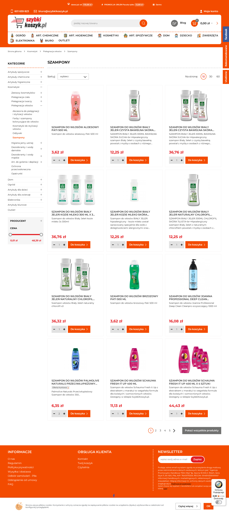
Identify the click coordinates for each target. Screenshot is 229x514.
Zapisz (197, 459)
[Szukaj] (143, 23)
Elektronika (14, 199)
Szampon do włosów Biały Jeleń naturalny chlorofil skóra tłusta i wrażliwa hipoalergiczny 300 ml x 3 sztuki (72, 297)
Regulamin (15, 463)
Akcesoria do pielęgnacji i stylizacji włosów (26, 113)
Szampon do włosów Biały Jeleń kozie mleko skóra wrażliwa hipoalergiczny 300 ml (132, 213)
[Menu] (224, 481)
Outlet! (64, 40)
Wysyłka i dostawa (19, 471)
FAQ (10, 484)
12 (203, 76)
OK (208, 506)
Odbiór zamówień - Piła (22, 475)
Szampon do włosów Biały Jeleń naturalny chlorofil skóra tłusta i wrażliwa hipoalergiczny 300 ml (189, 213)
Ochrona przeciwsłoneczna (21, 168)
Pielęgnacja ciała (20, 97)
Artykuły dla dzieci (18, 189)
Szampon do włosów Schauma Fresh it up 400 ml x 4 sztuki (192, 382)
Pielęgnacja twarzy (21, 101)
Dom (10, 179)
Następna (174, 430)
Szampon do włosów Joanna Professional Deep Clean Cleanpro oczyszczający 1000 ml (191, 297)
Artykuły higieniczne (19, 82)
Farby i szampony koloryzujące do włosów (26, 120)
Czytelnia (83, 467)
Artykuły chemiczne (18, 77)
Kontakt (83, 458)
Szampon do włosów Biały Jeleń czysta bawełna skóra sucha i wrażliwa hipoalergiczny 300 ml (132, 128)
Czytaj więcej (185, 506)
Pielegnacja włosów (22, 105)
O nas (11, 458)
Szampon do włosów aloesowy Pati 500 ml (75, 128)
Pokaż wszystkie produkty (202, 430)
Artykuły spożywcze (18, 72)
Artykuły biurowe (17, 204)
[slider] (10, 234)
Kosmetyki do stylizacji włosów (25, 127)
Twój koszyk (85, 463)
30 (210, 76)
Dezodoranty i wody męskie (22, 156)
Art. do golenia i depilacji (24, 162)
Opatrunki (16, 173)
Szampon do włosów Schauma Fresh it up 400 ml (133, 382)
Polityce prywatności (181, 483)
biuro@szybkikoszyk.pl (53, 11)
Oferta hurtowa (59, 387)
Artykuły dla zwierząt (19, 194)
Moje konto (211, 11)
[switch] (219, 502)
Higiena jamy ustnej (22, 143)
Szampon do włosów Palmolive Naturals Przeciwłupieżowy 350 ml (75, 382)
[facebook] (113, 495)
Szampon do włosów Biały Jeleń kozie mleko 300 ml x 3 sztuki (72, 213)
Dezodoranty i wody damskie (22, 149)
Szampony (19, 137)
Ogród (11, 184)
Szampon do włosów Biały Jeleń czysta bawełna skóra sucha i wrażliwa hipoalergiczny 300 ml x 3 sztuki (190, 128)
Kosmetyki (13, 87)
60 (218, 76)
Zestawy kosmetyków (23, 92)
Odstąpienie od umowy (22, 480)
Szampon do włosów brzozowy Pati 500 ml (134, 297)
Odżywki (17, 133)
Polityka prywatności (21, 467)
